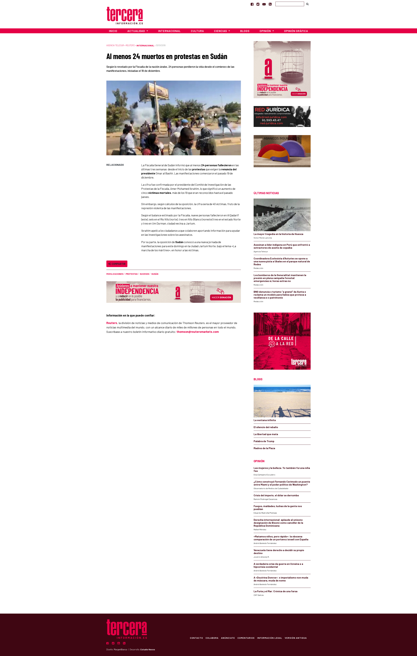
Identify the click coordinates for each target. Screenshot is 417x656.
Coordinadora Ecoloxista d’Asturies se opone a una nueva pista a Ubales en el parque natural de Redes (282, 261)
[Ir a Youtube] (264, 4)
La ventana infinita (265, 420)
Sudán (154, 274)
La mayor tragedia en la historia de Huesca (278, 233)
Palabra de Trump (264, 441)
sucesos (144, 274)
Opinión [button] (266, 30)
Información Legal (269, 637)
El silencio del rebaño (266, 427)
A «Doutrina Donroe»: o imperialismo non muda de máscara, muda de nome (281, 579)
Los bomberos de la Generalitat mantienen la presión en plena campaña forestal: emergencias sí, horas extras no (280, 278)
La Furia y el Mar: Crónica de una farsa (275, 591)
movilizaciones (114, 274)
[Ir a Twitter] (258, 4)
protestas (131, 274)
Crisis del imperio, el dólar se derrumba (276, 495)
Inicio (113, 30)
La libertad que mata (266, 434)
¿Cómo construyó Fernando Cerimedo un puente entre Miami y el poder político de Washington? (282, 483)
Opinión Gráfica (296, 30)
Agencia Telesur (115, 45)
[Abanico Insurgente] (282, 157)
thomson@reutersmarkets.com (198, 331)
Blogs (245, 30)
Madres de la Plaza (264, 448)
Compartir (118, 263)
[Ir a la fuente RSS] (270, 4)
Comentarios (246, 637)
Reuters (130, 45)
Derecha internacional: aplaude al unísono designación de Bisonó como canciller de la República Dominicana (278, 522)
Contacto (196, 637)
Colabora (212, 637)
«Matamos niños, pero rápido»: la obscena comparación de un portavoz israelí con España (281, 538)
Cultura (197, 30)
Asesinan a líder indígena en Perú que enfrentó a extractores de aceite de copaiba (282, 246)
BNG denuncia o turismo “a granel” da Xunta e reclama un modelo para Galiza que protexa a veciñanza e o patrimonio (280, 294)
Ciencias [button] (221, 30)
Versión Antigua (296, 637)
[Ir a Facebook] (252, 4)
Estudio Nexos (147, 649)
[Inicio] (124, 15)
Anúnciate (228, 637)
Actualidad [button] (136, 30)
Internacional (169, 30)
